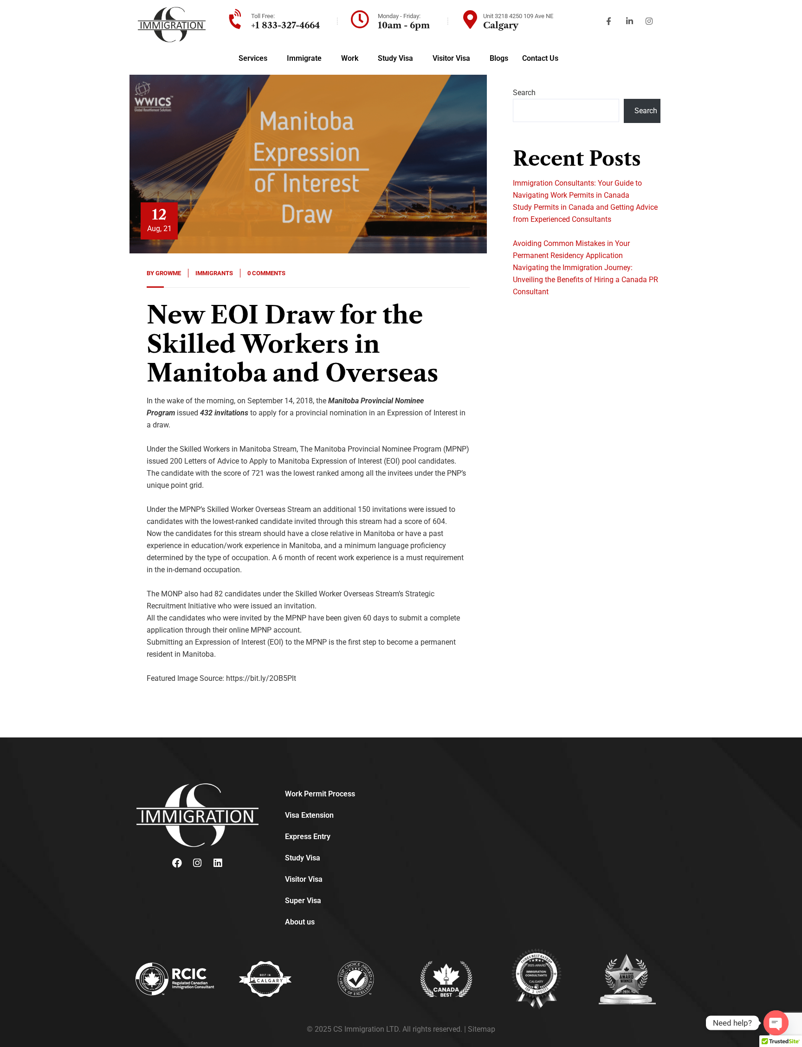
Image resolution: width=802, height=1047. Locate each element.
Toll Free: (263, 16)
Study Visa (395, 58)
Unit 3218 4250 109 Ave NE (518, 16)
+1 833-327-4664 (285, 25)
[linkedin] (218, 863)
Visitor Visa (451, 58)
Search (524, 92)
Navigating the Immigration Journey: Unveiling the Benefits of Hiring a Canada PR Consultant (585, 279)
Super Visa (303, 900)
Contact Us (540, 58)
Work (349, 58)
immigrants (214, 273)
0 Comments (266, 273)
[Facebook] (177, 863)
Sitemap (481, 1029)
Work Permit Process (320, 793)
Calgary (500, 25)
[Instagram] (197, 863)
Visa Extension (309, 815)
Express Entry (307, 836)
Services (253, 58)
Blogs (499, 58)
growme (168, 273)
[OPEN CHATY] (776, 1022)
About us (300, 922)
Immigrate (304, 58)
